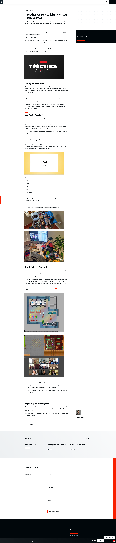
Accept (100, 540)
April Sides (27, 143)
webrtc (60, 283)
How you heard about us (51, 493)
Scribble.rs (34, 387)
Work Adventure (28, 281)
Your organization (50, 487)
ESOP (26, 99)
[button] (114, 541)
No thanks (93, 540)
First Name (49, 468)
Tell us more (49, 500)
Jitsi (56, 287)
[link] (112, 2)
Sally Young (27, 279)
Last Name (49, 474)
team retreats (35, 30)
